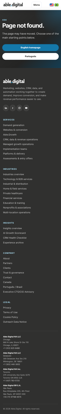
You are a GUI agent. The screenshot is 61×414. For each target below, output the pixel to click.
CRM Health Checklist (15, 237)
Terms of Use (10, 312)
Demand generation (13, 125)
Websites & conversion (15, 129)
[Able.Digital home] (13, 5)
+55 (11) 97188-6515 (12, 397)
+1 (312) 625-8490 (11, 348)
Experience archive (13, 242)
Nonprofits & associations (17, 207)
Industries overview (13, 174)
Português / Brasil (12, 286)
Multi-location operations (16, 212)
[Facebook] (12, 108)
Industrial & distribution (15, 183)
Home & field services (15, 188)
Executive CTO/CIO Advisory (18, 291)
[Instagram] (19, 108)
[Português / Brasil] (56, 4)
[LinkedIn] (6, 108)
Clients (6, 268)
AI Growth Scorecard (14, 233)
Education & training (14, 202)
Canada (7, 282)
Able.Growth (9, 134)
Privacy (7, 307)
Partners (7, 263)
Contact (7, 277)
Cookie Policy (10, 317)
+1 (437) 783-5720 (11, 380)
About (6, 258)
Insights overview (12, 228)
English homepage (30, 47)
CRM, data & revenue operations (20, 139)
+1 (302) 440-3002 (11, 364)
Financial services (12, 198)
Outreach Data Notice (15, 321)
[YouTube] (26, 108)
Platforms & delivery (14, 153)
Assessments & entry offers (17, 158)
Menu (36, 4)
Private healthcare (13, 193)
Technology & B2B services (17, 179)
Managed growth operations (18, 144)
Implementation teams (15, 148)
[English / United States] (52, 4)
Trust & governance (13, 272)
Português (30, 56)
